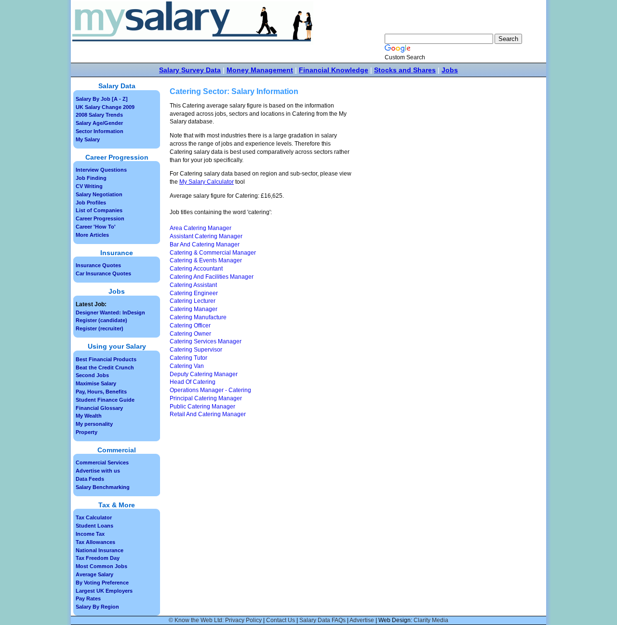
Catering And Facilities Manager (212, 276)
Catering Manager (193, 309)
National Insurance (99, 550)
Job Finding (91, 178)
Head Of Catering (192, 382)
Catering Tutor (188, 357)
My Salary (88, 139)
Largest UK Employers (104, 591)
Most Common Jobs (101, 566)
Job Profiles (91, 202)
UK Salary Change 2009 (105, 107)
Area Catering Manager (200, 228)
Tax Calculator (94, 517)
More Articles (92, 235)
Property (86, 432)
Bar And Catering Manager (205, 244)
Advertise (361, 620)
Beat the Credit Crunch (105, 367)
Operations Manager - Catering (210, 390)
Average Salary (94, 574)
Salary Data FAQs (322, 620)
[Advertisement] (438, 174)
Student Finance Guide (105, 400)
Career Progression (100, 218)
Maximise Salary (96, 383)
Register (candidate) (101, 320)
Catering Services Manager (205, 341)
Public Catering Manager (202, 406)
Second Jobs (92, 375)
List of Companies (99, 210)
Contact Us (280, 620)
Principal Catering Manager (206, 398)
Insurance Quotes (98, 265)
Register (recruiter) (99, 328)
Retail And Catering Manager (208, 414)
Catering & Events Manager (206, 260)
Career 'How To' (96, 227)
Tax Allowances (95, 542)
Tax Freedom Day (98, 558)
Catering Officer (190, 325)
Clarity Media (431, 620)
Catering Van (187, 366)
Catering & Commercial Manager (213, 252)
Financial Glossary (99, 408)
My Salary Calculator (206, 181)
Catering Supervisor (196, 349)
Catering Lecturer (192, 301)
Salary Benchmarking (103, 487)
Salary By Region (97, 607)
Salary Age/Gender (99, 123)
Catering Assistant (193, 285)
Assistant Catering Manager (206, 236)
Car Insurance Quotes (103, 273)
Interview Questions (101, 170)
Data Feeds (90, 479)
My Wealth (89, 416)
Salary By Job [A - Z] (102, 99)
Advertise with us (98, 471)
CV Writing (89, 186)
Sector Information (99, 131)
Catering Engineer (194, 293)
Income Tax (90, 534)
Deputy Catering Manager (204, 374)
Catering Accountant (196, 268)
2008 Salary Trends (99, 115)
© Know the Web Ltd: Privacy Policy (215, 620)
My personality (94, 424)
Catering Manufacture (198, 317)
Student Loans (94, 526)
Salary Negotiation (99, 194)
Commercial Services (102, 462)
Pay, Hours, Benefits (101, 391)
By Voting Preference (102, 582)
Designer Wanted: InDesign (110, 312)
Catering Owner (190, 333)
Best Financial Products (106, 359)
